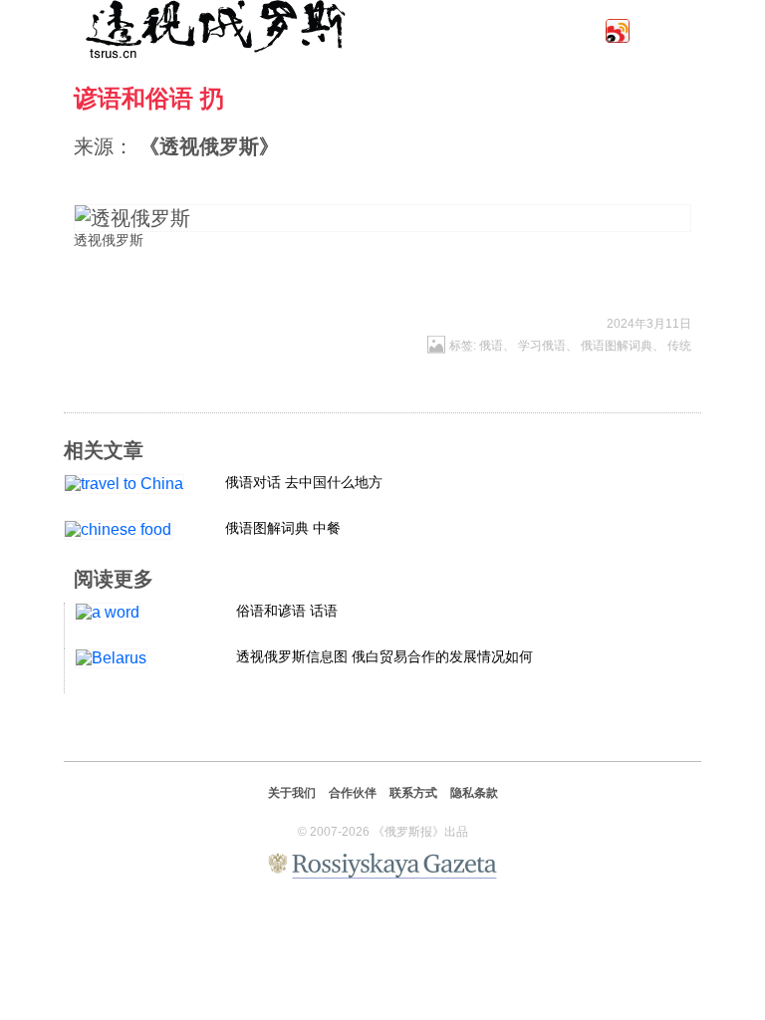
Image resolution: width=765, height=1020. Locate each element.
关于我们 (292, 793)
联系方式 (413, 793)
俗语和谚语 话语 (287, 611)
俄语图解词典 (616, 346)
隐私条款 (474, 793)
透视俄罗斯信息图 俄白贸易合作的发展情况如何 (384, 656)
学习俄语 (542, 346)
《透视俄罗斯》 (209, 146)
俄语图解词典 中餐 (283, 528)
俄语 (491, 346)
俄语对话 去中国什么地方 (303, 482)
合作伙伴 (353, 793)
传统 (679, 346)
